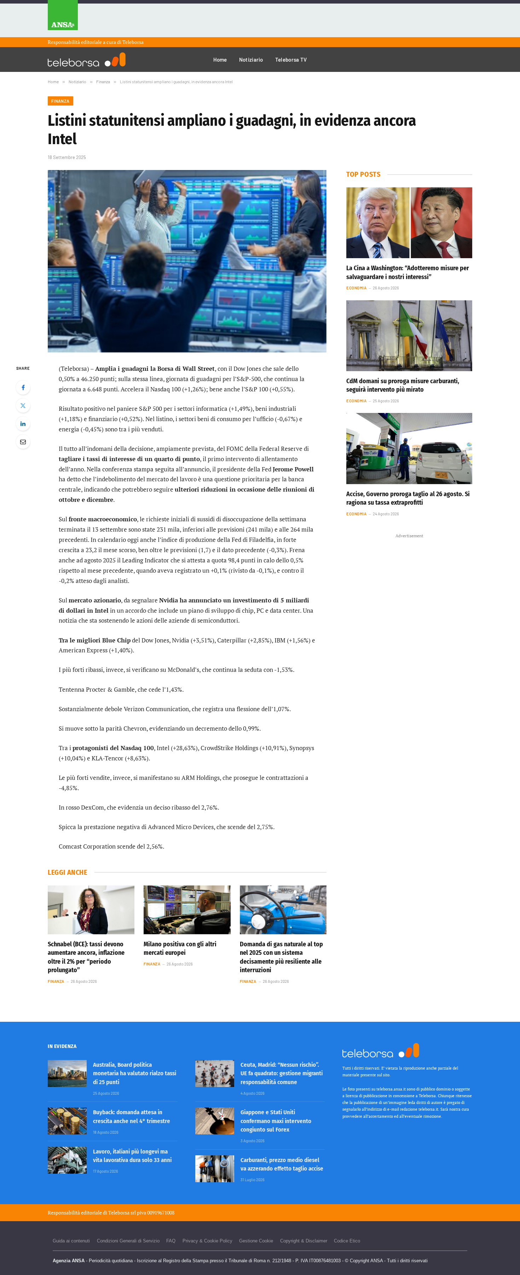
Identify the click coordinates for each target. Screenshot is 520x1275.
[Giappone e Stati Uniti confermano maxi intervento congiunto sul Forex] (214, 1120)
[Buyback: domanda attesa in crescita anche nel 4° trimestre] (67, 1120)
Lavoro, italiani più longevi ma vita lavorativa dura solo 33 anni (132, 1156)
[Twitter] (23, 405)
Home (220, 59)
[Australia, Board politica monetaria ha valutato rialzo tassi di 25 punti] (67, 1073)
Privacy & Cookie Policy (207, 1240)
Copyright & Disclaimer (303, 1240)
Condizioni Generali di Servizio (128, 1240)
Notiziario (251, 59)
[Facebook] (23, 387)
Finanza (60, 100)
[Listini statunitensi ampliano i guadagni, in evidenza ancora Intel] (187, 261)
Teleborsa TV (291, 59)
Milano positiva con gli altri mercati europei (180, 948)
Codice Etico (347, 1240)
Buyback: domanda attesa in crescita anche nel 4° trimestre (131, 1116)
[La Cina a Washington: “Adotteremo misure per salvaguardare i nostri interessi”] (409, 222)
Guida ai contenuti (71, 1240)
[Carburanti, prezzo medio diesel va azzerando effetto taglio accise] (214, 1168)
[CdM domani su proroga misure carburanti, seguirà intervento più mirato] (409, 335)
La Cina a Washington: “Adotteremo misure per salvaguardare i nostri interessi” (407, 272)
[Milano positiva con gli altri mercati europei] (187, 909)
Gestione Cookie (256, 1240)
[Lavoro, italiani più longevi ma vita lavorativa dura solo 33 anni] (67, 1160)
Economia (356, 287)
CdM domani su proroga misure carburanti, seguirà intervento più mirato (402, 385)
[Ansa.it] (63, 18)
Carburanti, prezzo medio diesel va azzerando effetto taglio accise (282, 1164)
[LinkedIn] (23, 423)
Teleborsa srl (122, 1212)
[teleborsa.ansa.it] (87, 59)
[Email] (23, 442)
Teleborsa (133, 42)
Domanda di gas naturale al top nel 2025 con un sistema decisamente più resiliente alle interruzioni (281, 957)
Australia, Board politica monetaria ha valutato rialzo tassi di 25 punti (134, 1073)
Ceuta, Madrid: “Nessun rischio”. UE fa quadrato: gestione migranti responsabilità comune (282, 1073)
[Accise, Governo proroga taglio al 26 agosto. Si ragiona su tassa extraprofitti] (409, 448)
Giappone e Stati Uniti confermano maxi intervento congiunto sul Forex (276, 1121)
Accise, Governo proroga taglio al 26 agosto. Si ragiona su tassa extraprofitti (408, 498)
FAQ (170, 1240)
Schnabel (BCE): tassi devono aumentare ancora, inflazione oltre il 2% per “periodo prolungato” (86, 957)
